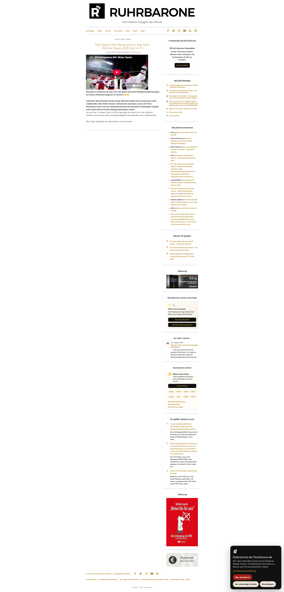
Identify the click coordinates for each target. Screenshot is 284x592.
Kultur (127, 31)
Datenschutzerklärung (109, 579)
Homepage (90, 31)
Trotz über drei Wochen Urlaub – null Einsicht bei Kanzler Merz (183, 91)
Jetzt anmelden (182, 65)
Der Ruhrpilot (174, 116)
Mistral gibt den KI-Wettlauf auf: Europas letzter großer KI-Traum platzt (182, 256)
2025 (179, 392)
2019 (193, 397)
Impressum (92, 579)
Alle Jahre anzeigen (175, 407)
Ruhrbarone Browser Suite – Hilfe (155, 579)
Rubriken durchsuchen (177, 402)
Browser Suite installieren (182, 325)
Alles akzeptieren (242, 577)
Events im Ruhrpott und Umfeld (99, 574)
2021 (178, 397)
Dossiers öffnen (174, 404)
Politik (99, 31)
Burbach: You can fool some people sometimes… (184, 346)
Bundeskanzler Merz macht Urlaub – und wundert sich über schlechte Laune (183, 221)
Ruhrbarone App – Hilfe (181, 579)
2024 (186, 392)
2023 (193, 392)
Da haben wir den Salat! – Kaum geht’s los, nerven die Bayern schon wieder (183, 97)
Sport (135, 31)
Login (142, 31)
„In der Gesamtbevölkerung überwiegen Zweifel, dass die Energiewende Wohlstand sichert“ (183, 426)
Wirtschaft (118, 31)
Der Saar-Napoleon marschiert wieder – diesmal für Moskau (183, 86)
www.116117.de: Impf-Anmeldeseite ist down (183, 472)
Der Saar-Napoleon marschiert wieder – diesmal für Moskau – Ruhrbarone (182, 166)
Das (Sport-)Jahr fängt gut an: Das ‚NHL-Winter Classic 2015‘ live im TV (122, 46)
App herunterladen (182, 320)
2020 (186, 397)
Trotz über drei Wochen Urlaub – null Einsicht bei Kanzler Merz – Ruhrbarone (183, 216)
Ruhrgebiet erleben (123, 574)
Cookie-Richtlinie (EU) (130, 579)
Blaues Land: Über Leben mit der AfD (183, 109)
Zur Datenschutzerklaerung (244, 571)
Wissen (108, 31)
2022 (171, 397)
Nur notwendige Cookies (246, 584)
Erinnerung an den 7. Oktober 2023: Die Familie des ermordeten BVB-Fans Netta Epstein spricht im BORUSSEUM (183, 103)
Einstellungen (268, 584)
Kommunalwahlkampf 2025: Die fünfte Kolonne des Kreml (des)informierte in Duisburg (183, 174)
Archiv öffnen (182, 386)
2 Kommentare (135, 52)
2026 (171, 392)
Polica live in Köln (175, 112)
